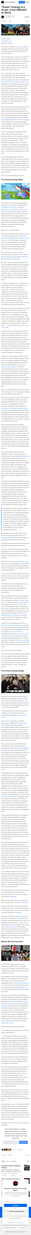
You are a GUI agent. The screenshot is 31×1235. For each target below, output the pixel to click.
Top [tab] (3, 1161)
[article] (15, 1170)
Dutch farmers (12, 1002)
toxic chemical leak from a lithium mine (13, 614)
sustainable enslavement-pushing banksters (12, 208)
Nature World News (16, 120)
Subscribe (21, 2)
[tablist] (9, 1161)
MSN (5, 120)
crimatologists (5, 207)
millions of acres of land (22, 640)
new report (20, 47)
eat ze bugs (26, 925)
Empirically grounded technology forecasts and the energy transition (15, 238)
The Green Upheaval (10, 797)
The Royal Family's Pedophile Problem (11, 1166)
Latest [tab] (7, 1161)
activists (13, 207)
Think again (13, 897)
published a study (24, 456)
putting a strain (15, 576)
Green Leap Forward (17, 916)
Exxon (19, 750)
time (11, 255)
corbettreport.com (6, 41)
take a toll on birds (16, 632)
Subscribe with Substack (16, 1211)
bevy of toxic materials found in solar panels (14, 624)
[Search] (28, 1161)
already (9, 576)
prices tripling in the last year (13, 536)
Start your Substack (11, 1227)
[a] (27, 1167)
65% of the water (17, 605)
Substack (7, 1231)
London (11, 1023)
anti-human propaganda (16, 701)
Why (12, 723)
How (12, 715)
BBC (27, 118)
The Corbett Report (10, 16)
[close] (26, 1181)
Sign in (27, 2)
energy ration (12, 927)
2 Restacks (20, 1149)
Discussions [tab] (13, 1161)
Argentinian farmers (17, 1004)
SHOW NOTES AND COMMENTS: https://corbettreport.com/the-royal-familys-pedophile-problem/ (11, 1170)
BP (13, 750)
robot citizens (19, 748)
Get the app (23, 1227)
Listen (27, 17)
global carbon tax (22, 987)
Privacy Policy (18, 1218)
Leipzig (3, 1023)
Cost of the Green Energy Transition (15, 82)
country (18, 561)
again (26, 257)
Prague (22, 1021)
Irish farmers (5, 1006)
